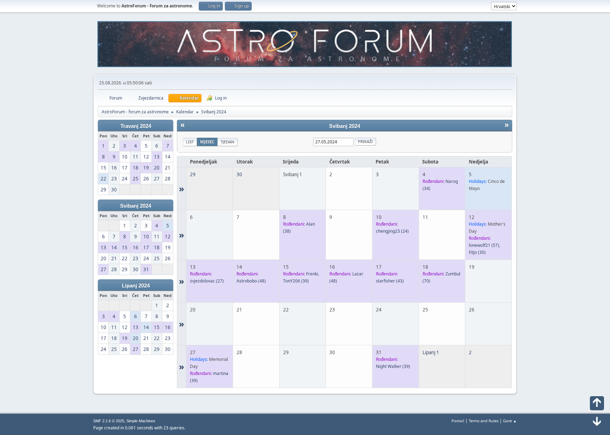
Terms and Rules (483, 420)
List (190, 141)
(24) (392, 231)
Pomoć (457, 420)
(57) (484, 245)
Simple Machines (140, 421)
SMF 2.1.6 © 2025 (108, 421)
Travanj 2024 (135, 126)
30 (239, 174)
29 (193, 174)
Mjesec (207, 141)
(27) (207, 281)
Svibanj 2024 (135, 206)
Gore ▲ (510, 420)
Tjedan (227, 141)
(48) (251, 281)
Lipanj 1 (431, 352)
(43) (390, 281)
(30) (477, 252)
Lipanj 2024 (136, 285)
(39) (296, 281)
